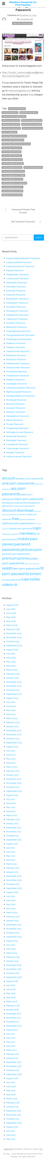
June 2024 (11, 706)
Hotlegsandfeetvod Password (20, 396)
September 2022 (14, 791)
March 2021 (11, 864)
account (8, 478)
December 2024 (13, 682)
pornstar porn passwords (31, 124)
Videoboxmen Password (17, 351)
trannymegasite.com (19, 90)
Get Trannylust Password (23, 221)
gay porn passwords (27, 519)
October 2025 (12, 641)
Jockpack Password (15, 408)
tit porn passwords (9, 132)
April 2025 (11, 666)
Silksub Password (14, 420)
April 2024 (11, 714)
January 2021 (12, 872)
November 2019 (13, 929)
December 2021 (13, 827)
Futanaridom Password (17, 303)
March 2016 (11, 1098)
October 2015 (12, 1119)
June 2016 (11, 1086)
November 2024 (14, 686)
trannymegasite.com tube (12, 191)
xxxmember (25, 19)
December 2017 (13, 1013)
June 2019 (11, 949)
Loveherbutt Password (17, 444)
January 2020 (12, 920)
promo (23, 558)
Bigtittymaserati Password (18, 392)
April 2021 (10, 860)
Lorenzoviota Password (17, 278)
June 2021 (10, 852)
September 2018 (14, 977)
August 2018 (12, 981)
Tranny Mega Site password (13, 140)
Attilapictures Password (17, 315)
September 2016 (14, 1074)
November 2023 (13, 734)
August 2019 (12, 941)
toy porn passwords (11, 579)
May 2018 (10, 993)
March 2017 (11, 1050)
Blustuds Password (15, 404)
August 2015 (12, 1127)
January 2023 (12, 775)
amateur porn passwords (29, 478)
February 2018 (13, 1005)
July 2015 (10, 1131)
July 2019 (10, 945)
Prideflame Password (16, 355)
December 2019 (13, 924)
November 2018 (13, 969)
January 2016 (12, 1107)
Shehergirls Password (16, 440)
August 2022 (12, 795)
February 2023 (13, 771)
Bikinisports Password (16, 327)
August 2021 (12, 844)
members (27, 533)
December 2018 (13, 965)
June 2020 (11, 900)
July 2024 (10, 702)
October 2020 (12, 884)
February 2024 (13, 722)
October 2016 (12, 1070)
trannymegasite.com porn (12, 187)
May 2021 (10, 856)
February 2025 (13, 674)
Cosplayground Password (18, 331)
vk (15, 584)
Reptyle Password (14, 270)
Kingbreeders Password (17, 274)
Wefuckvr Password (15, 412)
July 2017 (10, 1034)
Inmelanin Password (15, 323)
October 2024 (12, 690)
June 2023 (11, 755)
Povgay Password (14, 424)
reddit (7, 568)
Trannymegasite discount (12, 160)
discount (9, 510)
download (25, 510)
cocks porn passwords (24, 506)
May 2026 (11, 617)
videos (7, 584)
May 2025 (10, 662)
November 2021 (13, 831)
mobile (23, 539)
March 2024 (11, 718)
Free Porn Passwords (22, 23)
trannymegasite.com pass (12, 179)
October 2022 (12, 787)
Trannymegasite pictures (12, 167)
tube (25, 579)
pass (34, 539)
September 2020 (14, 888)
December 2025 (13, 633)
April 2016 (10, 1094)
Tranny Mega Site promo (12, 148)
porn (38, 549)
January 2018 (12, 1009)
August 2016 (12, 1078)
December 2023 (13, 730)
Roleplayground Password (18, 339)
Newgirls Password (15, 452)
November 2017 (13, 1018)
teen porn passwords (26, 568)
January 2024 (12, 726)
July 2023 (10, 751)
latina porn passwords (11, 124)
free (15, 519)
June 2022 (11, 803)
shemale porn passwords (32, 128)
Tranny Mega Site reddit (11, 152)
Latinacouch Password (17, 319)
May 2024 (11, 710)
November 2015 (13, 1115)
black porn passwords (28, 113)
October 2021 (12, 835)
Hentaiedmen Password (17, 416)
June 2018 (11, 989)
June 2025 (11, 657)
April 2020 (11, 908)
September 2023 (14, 742)
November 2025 (13, 637)
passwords (11, 549)
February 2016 (13, 1102)
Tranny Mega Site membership (14, 136)
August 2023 (12, 746)
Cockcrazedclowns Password (20, 266)
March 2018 (11, 1001)
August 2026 (12, 605)
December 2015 (13, 1111)
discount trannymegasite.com (14, 116)
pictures (27, 549)
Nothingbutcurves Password (19, 432)
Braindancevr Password (17, 299)
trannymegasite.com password (14, 183)
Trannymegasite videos (33, 167)
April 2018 (10, 997)
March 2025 (11, 670)
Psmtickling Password (16, 371)
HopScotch (8, 1149)
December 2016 (13, 1062)
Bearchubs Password (16, 359)
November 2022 (13, 783)
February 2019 (13, 957)
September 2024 (14, 694)
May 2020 (11, 904)
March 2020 (11, 912)
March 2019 (11, 953)
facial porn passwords (18, 515)
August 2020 (12, 892)
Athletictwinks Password (17, 363)
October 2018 (12, 973)
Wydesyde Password (16, 400)
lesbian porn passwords (21, 528)
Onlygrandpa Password (17, 428)
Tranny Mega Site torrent (12, 156)
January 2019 (12, 961)
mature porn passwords (10, 534)
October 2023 (12, 738)
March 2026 (11, 625)
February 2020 (13, 916)
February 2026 (13, 629)
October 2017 (12, 1022)
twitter (35, 579)
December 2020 (13, 876)
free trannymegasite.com (31, 120)
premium (9, 558)
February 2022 (13, 819)
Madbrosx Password (15, 343)
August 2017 (12, 1030)
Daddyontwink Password (18, 367)
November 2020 (14, 880)
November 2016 (13, 1066)
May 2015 (10, 1139)
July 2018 (10, 985)
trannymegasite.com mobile (13, 175)
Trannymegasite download (13, 163)
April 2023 (11, 763)
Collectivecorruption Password (20, 388)
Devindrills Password (16, 286)
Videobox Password (15, 347)
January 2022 (12, 823)
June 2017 (10, 1038)
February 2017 (12, 1054)
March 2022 (11, 815)
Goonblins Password (16, 307)
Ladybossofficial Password (18, 262)
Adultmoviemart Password (18, 456)
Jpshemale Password (16, 436)
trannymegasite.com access (13, 171)
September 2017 (14, 1026)
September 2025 (14, 645)
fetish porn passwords (11, 120)
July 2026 (10, 609)
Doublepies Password (16, 384)
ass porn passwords (10, 113)
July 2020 (10, 896)
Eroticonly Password (16, 290)
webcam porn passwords (12, 195)
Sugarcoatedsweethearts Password (23, 258)
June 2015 (10, 1135)
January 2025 (12, 678)
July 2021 (10, 848)
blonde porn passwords (14, 502)
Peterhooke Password (16, 282)
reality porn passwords (32, 563)
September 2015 (14, 1123)
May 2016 (10, 1090)
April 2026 (11, 621)
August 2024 (12, 698)
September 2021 (14, 840)
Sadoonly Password (15, 295)
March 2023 (11, 767)
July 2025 (10, 653)
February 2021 (12, 868)
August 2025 (12, 649)
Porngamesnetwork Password (20, 335)
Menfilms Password (15, 379)
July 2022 (10, 799)
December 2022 (13, 779)
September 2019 (14, 937)
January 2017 (12, 1058)
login (37, 528)
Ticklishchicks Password (17, 375)
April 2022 (11, 811)
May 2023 (10, 759)
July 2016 (10, 1082)
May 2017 (10, 1042)
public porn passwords (11, 128)
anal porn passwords (17, 109)
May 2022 (10, 807)
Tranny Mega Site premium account (16, 144)
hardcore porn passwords (18, 523)
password (22, 544)
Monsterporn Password (17, 311)
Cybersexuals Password (17, 448)
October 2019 (12, 933)
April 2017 (10, 1046)
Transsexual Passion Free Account (23, 211)
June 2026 (11, 613)
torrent (35, 574)
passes (8, 544)
